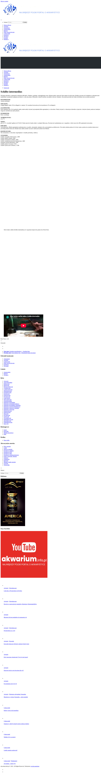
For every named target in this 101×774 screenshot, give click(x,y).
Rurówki (6, 460)
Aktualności (7, 28)
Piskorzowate (7, 412)
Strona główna (7, 25)
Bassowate (6, 385)
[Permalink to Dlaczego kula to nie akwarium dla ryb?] (7, 665)
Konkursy (6, 35)
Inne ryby (6, 423)
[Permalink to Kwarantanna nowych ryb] (7, 678)
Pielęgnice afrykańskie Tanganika (12, 405)
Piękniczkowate (8, 411)
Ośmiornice (7, 459)
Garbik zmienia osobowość (10, 750)
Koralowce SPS (8, 453)
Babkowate (6, 384)
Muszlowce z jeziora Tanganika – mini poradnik (16, 697)
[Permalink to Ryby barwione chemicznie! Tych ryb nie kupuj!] (7, 651)
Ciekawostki (7, 33)
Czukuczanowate (8, 389)
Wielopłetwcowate (8, 419)
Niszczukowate (7, 399)
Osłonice (6, 458)
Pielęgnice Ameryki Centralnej (11, 408)
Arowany (6, 381)
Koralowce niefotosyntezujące (11, 455)
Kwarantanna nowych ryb (10, 683)
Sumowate (6, 87)
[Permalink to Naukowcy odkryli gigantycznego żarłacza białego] (7, 718)
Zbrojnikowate (7, 421)
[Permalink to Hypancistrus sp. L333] (7, 625)
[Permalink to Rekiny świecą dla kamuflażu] (7, 705)
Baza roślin (6, 440)
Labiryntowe (7, 398)
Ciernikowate (7, 388)
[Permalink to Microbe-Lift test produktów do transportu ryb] (7, 612)
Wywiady (6, 366)
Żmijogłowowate (8, 422)
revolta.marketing (35, 766)
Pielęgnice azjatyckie (9, 409)
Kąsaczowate (7, 395)
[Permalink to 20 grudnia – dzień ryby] (7, 758)
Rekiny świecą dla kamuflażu (11, 710)
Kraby (5, 430)
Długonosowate (8, 391)
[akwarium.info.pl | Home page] (32, 16)
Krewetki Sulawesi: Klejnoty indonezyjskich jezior (16, 644)
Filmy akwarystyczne (9, 32)
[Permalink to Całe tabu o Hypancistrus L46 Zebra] (7, 585)
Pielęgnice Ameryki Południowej (12, 406)
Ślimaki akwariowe (8, 432)
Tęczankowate (7, 418)
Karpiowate (7, 394)
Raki (5, 434)
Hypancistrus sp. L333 (9, 630)
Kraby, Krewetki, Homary (10, 456)
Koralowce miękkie (9, 450)
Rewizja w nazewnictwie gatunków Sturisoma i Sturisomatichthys (20, 604)
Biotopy (6, 30)
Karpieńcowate (7, 392)
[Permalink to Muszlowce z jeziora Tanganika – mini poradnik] (7, 691)
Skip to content (4, 1)
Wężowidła (6, 465)
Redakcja (6, 39)
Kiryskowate (7, 396)
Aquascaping (7, 29)
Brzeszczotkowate (8, 386)
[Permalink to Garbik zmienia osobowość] (7, 745)
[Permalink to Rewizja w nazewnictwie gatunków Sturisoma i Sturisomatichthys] (7, 598)
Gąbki (5, 448)
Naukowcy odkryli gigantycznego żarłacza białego (16, 723)
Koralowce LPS (8, 452)
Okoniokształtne (8, 401)
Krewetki (6, 431)
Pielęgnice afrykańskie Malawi (11, 404)
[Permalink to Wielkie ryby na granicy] (7, 731)
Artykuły (6, 26)
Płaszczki (6, 413)
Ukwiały (6, 463)
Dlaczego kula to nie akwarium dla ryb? (14, 670)
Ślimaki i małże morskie (10, 462)
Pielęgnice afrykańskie (9, 402)
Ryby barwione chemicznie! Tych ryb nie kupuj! (16, 657)
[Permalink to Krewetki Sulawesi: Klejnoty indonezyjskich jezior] (7, 638)
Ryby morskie (7, 446)
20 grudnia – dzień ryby (10, 763)
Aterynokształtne (8, 382)
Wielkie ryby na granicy (10, 737)
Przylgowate (7, 415)
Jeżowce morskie (8, 449)
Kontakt (6, 38)
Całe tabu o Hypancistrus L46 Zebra (13, 590)
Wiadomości (14, 761)
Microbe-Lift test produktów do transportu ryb (15, 617)
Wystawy (6, 36)
